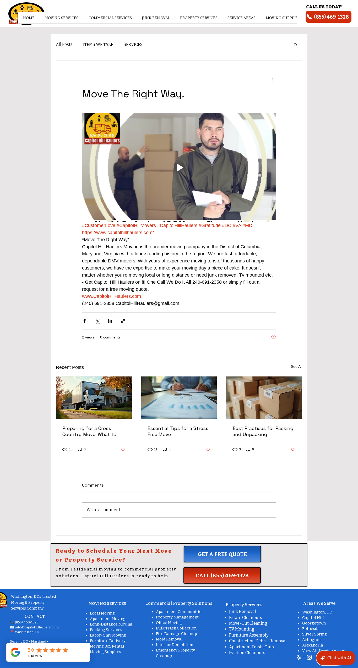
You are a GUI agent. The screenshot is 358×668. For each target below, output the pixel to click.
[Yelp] (299, 657)
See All (296, 366)
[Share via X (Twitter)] (97, 321)
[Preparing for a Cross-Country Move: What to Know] (94, 397)
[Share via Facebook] (84, 321)
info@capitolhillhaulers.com (37, 627)
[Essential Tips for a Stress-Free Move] (179, 397)
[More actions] (273, 79)
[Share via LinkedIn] (110, 321)
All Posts (64, 44)
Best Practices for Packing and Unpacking (263, 431)
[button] (61, 18)
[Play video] (179, 167)
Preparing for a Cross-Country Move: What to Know (89, 431)
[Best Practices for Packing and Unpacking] (264, 397)
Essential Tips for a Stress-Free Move (179, 431)
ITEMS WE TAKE (98, 44)
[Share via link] (123, 321)
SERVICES (133, 44)
